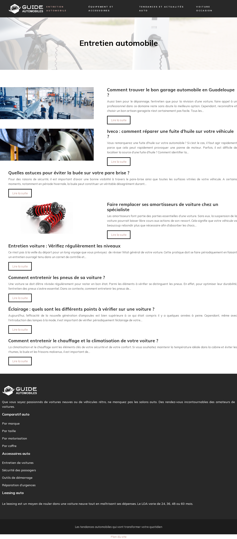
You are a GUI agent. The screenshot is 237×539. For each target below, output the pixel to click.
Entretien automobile (56, 8)
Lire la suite (118, 120)
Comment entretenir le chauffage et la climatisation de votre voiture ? (83, 340)
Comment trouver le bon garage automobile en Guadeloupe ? (171, 92)
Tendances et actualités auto (161, 8)
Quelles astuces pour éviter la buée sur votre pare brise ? (68, 172)
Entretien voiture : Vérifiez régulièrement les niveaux (64, 245)
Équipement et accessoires (101, 8)
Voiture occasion (204, 8)
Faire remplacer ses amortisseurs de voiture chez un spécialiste (162, 207)
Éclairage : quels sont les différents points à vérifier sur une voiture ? (81, 309)
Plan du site (118, 536)
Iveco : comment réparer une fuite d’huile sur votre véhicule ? (170, 133)
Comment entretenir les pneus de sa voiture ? (56, 277)
